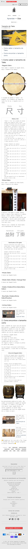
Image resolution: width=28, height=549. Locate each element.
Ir (14, 473)
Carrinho (23, 4)
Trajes (13, 504)
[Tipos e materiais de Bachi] (8, 433)
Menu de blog (13, 22)
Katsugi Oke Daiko (22, 447)
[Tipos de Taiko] (8, 314)
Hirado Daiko (15, 447)
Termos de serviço (14, 489)
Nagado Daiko (7, 449)
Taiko (18, 450)
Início (9, 15)
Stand (14, 450)
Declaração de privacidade (14, 482)
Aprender (14, 15)
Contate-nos (14, 488)
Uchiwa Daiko (23, 450)
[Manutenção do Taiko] (8, 420)
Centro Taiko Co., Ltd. (13, 492)
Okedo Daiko (18, 449)
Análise (14, 486)
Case (9, 447)
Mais (13, 506)
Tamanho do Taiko (8, 26)
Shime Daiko (5, 450)
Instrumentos (13, 503)
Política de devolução (14, 484)
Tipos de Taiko (20, 316)
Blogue (13, 491)
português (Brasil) (11, 1)
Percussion (24, 449)
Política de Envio (14, 485)
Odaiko (12, 449)
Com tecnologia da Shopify (14, 544)
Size (10, 450)
